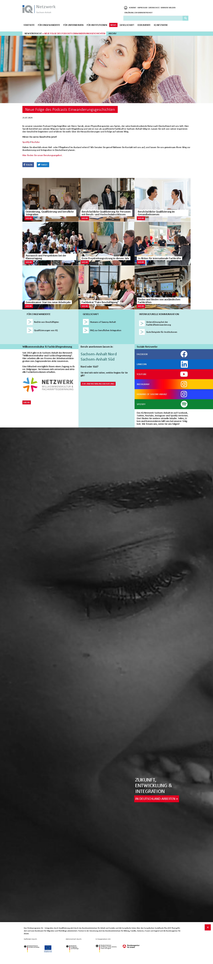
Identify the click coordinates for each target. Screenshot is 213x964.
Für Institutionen (97, 25)
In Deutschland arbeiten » (156, 798)
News (113, 25)
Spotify (25, 142)
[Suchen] (185, 18)
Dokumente (144, 25)
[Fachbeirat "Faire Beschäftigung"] (106, 287)
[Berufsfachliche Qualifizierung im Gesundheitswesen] (163, 200)
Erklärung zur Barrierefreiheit (138, 12)
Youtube (142, 374)
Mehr (29, 218)
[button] (28, 164)
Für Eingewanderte (49, 25)
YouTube (35, 142)
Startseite (29, 25)
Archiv (112, 33)
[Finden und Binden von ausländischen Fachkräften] (163, 287)
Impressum (142, 7)
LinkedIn (142, 364)
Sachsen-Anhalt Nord (99, 354)
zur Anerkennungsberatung (98, 383)
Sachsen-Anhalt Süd (97, 359)
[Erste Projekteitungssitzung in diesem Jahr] (106, 244)
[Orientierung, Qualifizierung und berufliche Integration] (50, 200)
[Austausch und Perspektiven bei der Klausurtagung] (50, 244)
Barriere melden (168, 7)
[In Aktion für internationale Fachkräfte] (163, 244)
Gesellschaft (127, 25)
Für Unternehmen (73, 25)
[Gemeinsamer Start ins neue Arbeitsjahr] (50, 287)
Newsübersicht (33, 33)
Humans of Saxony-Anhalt (152, 394)
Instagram (143, 384)
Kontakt (132, 7)
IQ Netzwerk (161, 25)
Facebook (142, 354)
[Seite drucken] (125, 8)
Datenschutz (154, 7)
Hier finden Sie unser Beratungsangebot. (42, 155)
